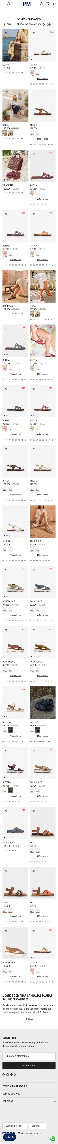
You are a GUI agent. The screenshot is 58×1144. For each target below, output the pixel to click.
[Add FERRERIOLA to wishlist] (6, 811)
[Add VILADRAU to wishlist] (6, 153)
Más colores (42, 79)
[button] (52, 1132)
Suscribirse (29, 1065)
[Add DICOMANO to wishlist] (6, 274)
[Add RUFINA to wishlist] (33, 33)
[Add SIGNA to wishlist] (6, 93)
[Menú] (3, 3)
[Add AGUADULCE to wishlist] (33, 509)
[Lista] (54, 24)
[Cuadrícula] (49, 24)
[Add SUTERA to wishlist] (6, 690)
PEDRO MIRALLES (34, 1134)
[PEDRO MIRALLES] (25, 4)
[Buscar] (10, 3)
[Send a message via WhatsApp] (52, 1138)
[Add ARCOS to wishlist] (33, 93)
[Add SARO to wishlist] (33, 811)
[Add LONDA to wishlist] (6, 33)
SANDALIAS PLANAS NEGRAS (31, 24)
